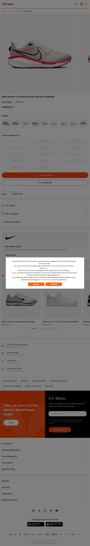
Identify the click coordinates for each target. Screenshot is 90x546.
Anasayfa (4, 11)
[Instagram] (33, 511)
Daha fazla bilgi (10, 255)
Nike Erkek (24, 381)
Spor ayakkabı (27, 11)
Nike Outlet (49, 386)
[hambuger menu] (85, 4)
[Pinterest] (51, 511)
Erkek (11, 11)
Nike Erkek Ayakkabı (39, 381)
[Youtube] (57, 511)
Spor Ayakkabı (7, 102)
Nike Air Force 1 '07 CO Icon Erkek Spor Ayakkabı (60, 322)
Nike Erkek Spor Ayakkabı (58, 381)
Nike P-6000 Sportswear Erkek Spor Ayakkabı (18, 322)
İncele (11, 422)
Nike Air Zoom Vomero (33, 386)
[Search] (76, 4)
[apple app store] (54, 524)
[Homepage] (7, 4)
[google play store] (35, 524)
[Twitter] (45, 511)
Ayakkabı (18, 11)
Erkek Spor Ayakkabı (10, 381)
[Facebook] (39, 511)
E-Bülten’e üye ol (60, 430)
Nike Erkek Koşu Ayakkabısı (12, 386)
